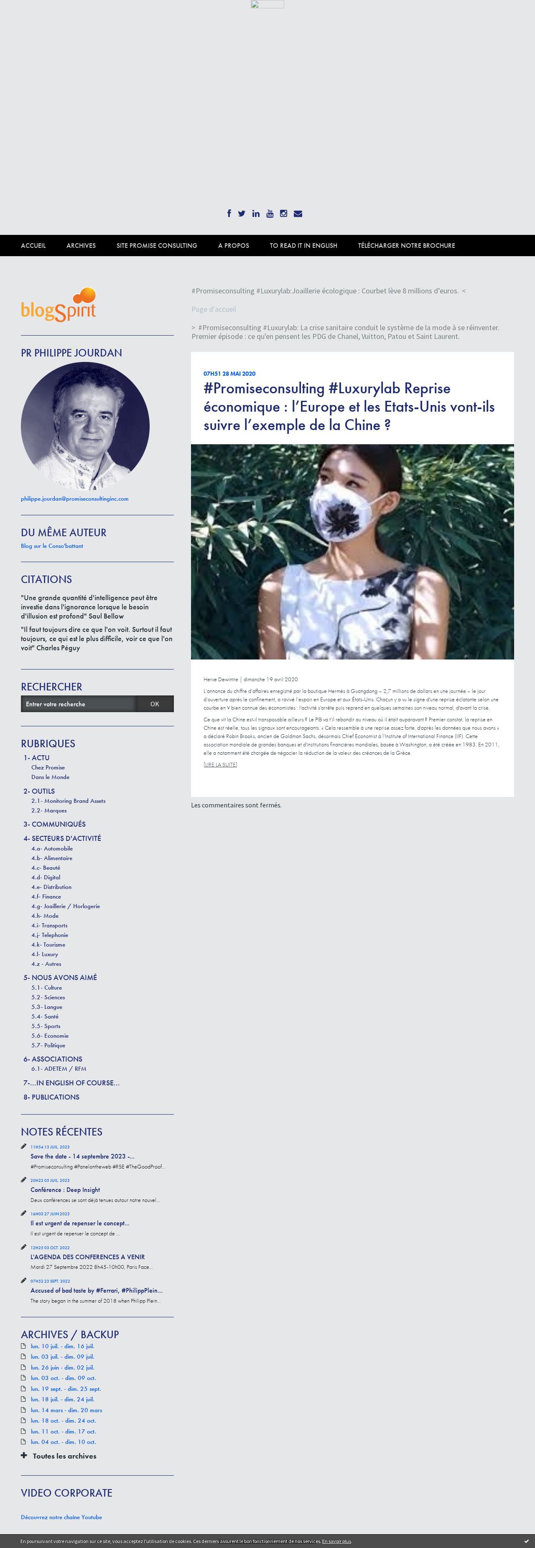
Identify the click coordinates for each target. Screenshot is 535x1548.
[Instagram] (283, 211)
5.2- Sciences (48, 997)
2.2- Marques (48, 810)
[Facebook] (229, 211)
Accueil (33, 245)
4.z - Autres (46, 964)
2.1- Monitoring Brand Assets (68, 801)
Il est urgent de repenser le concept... (80, 1223)
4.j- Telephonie (49, 935)
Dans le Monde (50, 777)
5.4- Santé (45, 1016)
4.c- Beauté (45, 867)
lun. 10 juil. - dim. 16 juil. (62, 1346)
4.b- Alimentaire (51, 858)
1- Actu (36, 757)
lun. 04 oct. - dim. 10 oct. (63, 1442)
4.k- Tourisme (48, 944)
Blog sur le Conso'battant (52, 546)
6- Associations (52, 1059)
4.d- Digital (45, 877)
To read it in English (303, 245)
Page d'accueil (213, 309)
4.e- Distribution (51, 887)
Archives (81, 245)
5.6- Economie (50, 1035)
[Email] (298, 211)
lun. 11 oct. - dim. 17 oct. (63, 1431)
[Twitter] (242, 211)
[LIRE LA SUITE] (220, 764)
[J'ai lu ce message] (526, 1541)
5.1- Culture (46, 987)
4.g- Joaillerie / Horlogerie (65, 906)
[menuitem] (43, 245)
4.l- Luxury (44, 954)
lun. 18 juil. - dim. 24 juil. (62, 1399)
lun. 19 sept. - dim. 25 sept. (66, 1389)
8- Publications (51, 1097)
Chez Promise (48, 767)
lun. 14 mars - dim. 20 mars (66, 1410)
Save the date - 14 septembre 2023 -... (83, 1156)
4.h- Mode (45, 915)
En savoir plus (336, 1541)
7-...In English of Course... (71, 1082)
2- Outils (39, 791)
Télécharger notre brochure (406, 245)
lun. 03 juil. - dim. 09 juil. (62, 1356)
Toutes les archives (65, 1456)
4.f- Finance (46, 896)
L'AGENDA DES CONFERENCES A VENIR (88, 1257)
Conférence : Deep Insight (65, 1189)
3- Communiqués (54, 824)
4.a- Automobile (52, 848)
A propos (233, 245)
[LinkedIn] (256, 211)
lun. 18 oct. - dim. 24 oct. (63, 1420)
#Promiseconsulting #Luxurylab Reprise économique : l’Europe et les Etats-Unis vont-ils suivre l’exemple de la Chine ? (349, 406)
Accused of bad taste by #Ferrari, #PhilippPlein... (97, 1290)
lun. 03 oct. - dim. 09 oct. (63, 1378)
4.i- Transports (49, 925)
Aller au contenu (27, 16)
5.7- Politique (48, 1045)
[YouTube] (269, 211)
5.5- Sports (45, 1026)
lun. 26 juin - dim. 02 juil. (62, 1367)
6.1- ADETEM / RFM (59, 1068)
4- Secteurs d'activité (62, 838)
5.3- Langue (46, 1007)
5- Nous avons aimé (60, 977)
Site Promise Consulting (157, 245)
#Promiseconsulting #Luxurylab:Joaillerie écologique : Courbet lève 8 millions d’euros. (325, 290)
